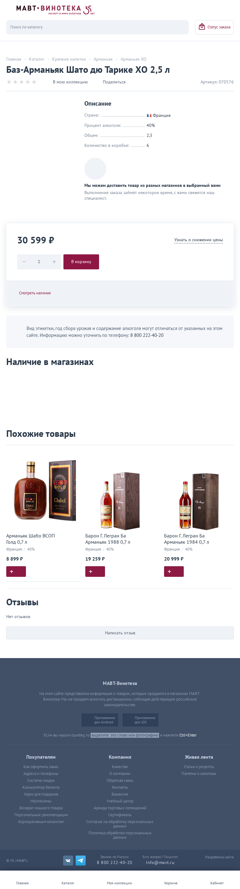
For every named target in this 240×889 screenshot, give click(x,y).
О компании (119, 773)
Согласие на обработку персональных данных (119, 824)
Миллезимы (41, 801)
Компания (120, 757)
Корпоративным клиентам (41, 821)
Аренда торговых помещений (120, 808)
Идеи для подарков (41, 794)
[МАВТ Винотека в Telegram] (81, 861)
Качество (120, 766)
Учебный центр (120, 801)
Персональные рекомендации (41, 814)
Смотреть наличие (35, 293)
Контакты (120, 787)
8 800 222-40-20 (146, 335)
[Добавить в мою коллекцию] (73, 452)
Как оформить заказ (40, 766)
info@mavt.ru (160, 862)
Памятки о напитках (199, 773)
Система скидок (41, 780)
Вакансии (120, 794)
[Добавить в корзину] (16, 571)
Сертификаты (120, 814)
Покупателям (41, 757)
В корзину (81, 261)
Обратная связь (120, 780)
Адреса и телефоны (40, 773)
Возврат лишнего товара (40, 808)
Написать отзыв (120, 633)
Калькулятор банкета (40, 787)
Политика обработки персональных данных (120, 835)
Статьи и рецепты (199, 766)
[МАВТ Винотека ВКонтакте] (68, 861)
